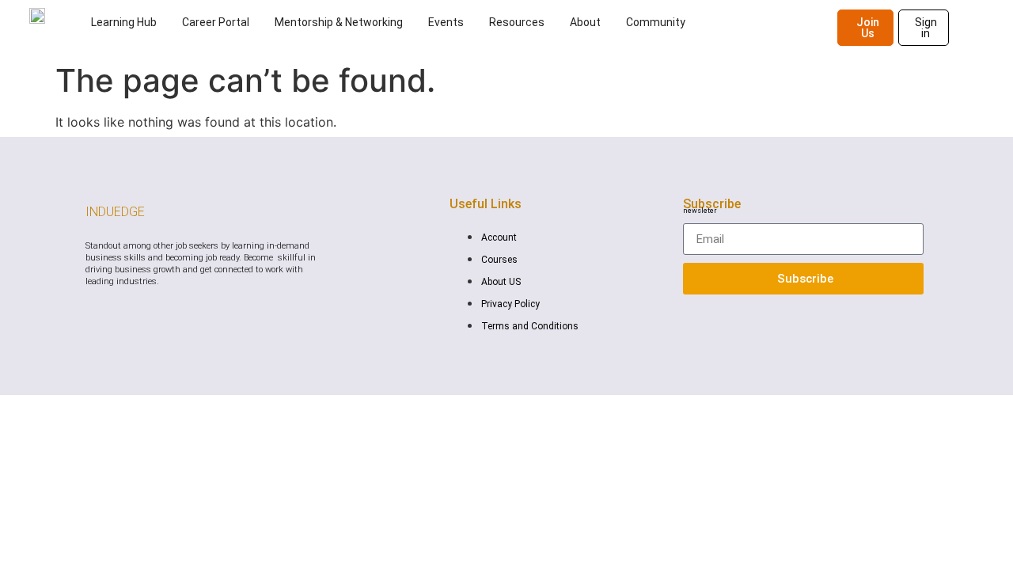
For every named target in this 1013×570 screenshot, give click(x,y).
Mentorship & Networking (339, 22)
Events (446, 22)
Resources (516, 22)
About (585, 22)
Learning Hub (124, 22)
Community (655, 22)
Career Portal (215, 22)
